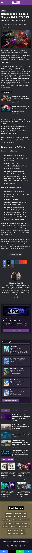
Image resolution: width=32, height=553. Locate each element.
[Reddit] (25, 262)
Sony (9, 530)
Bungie (24, 516)
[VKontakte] (4, 266)
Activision (9, 513)
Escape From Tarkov (21, 523)
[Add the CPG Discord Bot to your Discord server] (16, 311)
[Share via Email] (8, 266)
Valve (22, 530)
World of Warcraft (13, 533)
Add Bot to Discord (16, 330)
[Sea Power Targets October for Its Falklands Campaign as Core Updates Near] (6, 427)
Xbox (22, 533)
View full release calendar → (10, 400)
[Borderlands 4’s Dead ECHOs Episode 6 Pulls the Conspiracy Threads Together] (6, 98)
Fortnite (5, 526)
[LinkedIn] (12, 262)
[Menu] (2, 3)
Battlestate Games (20, 513)
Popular (14, 410)
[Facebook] (4, 262)
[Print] (12, 266)
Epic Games (8, 523)
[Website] (15, 297)
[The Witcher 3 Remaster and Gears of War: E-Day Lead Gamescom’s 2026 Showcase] (6, 453)
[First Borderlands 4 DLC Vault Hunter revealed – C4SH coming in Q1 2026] (8, 466)
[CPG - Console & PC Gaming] (16, 2)
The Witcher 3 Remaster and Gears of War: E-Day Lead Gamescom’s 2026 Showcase (20, 452)
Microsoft (13, 526)
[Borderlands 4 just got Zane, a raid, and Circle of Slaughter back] (8, 486)
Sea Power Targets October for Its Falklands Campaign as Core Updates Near (20, 426)
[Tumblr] (17, 262)
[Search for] (30, 3)
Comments (25, 410)
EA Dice (15, 520)
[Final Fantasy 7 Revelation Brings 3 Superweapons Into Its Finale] (6, 435)
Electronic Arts (24, 520)
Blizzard (16, 516)
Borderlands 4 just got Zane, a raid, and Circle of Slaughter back (7, 492)
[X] (8, 262)
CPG (28, 541)
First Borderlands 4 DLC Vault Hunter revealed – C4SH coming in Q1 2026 (8, 473)
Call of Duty (6, 520)
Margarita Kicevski (7, 24)
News (8, 7)
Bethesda (8, 516)
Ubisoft (16, 530)
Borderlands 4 (16, 254)
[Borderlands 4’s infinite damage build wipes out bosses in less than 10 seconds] (24, 466)
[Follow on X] (13, 24)
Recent (6, 410)
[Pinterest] (21, 262)
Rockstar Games (24, 526)
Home (4, 7)
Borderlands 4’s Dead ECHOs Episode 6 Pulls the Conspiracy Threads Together (20, 99)
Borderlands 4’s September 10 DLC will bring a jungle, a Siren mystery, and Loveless (20, 109)
